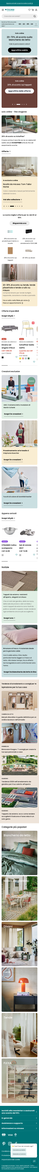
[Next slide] (26, 104)
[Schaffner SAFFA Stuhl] (27, 329)
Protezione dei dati (9, 1155)
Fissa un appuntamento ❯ (13, 303)
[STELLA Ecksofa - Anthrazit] (3, 357)
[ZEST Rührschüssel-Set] (27, 531)
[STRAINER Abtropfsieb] (10, 531)
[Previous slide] (13, 104)
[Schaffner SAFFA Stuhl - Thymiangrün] (29, 358)
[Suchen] (34, 16)
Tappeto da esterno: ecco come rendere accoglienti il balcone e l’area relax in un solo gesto (18, 816)
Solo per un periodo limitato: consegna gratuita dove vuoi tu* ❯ (19, 3)
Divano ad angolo (9, 342)
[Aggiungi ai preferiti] (16, 357)
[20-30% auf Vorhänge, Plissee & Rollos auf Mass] (19, 273)
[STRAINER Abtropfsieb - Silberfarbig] (3, 555)
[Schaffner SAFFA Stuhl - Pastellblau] (26, 358)
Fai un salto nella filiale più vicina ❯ (16, 300)
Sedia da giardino (26, 342)
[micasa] (9, 10)
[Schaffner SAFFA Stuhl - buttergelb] (20, 358)
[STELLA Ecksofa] (10, 329)
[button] (14, 104)
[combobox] (19, 16)
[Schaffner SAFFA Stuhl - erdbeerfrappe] (23, 358)
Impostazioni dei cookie (11, 1159)
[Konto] (36, 10)
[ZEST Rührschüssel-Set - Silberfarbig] (20, 555)
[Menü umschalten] (3, 10)
